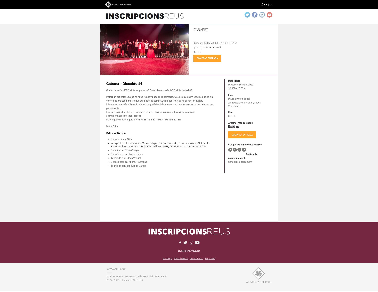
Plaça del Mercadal (130, 276)
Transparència (181, 258)
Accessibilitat (196, 258)
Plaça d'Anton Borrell (208, 47)
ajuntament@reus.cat (189, 250)
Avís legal (167, 258)
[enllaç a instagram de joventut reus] (262, 14)
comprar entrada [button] (207, 58)
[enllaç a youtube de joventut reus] (269, 14)
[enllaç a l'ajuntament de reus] (118, 4)
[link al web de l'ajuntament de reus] (258, 274)
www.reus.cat (116, 269)
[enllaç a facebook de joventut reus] (254, 14)
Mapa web (210, 258)
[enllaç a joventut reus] (145, 13)
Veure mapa (234, 106)
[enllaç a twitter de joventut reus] (247, 14)
